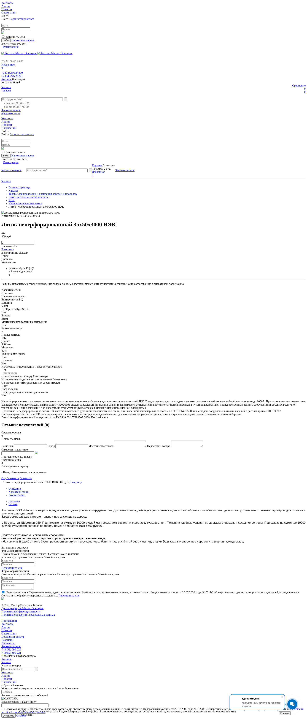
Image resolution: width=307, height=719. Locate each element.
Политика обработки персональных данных (28, 614)
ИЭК (12, 200)
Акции (5, 627)
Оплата (13, 504)
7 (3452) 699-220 (11, 649)
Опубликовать (10, 478)
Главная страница (19, 187)
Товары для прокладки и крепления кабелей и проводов (43, 193)
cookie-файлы (90, 711)
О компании (8, 633)
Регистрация (10, 46)
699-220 (12, 72)
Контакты (7, 623)
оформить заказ (10, 113)
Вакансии (7, 639)
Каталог (6, 181)
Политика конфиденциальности (20, 611)
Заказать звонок (11, 110)
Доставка (14, 501)
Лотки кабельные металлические (29, 197)
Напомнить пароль (22, 40)
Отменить (26, 478)
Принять (284, 713)
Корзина (6, 79)
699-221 (12, 75)
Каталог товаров (6, 89)
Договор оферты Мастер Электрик (22, 608)
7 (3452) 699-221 (11, 652)
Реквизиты (8, 643)
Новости (6, 630)
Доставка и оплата (12, 636)
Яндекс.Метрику (69, 711)
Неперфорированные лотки (25, 203)
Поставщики (9, 620)
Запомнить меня (15, 36)
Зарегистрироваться (22, 18)
